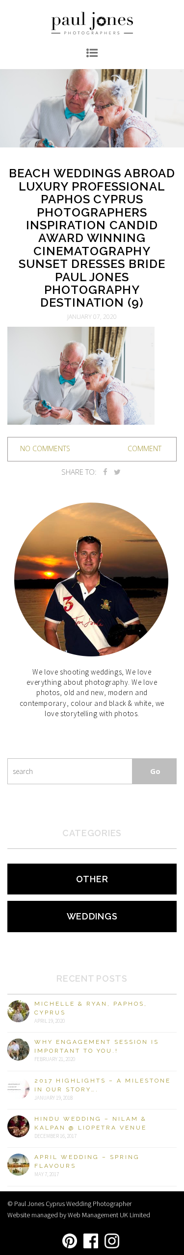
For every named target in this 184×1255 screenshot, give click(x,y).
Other (92, 879)
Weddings (92, 916)
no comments (45, 448)
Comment (144, 448)
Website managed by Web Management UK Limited (78, 1214)
